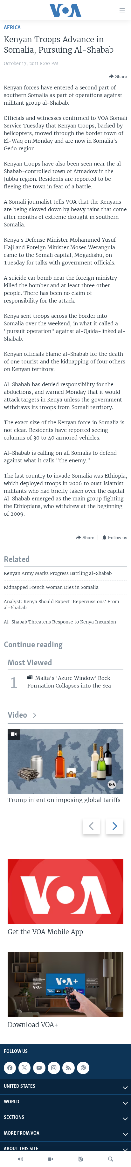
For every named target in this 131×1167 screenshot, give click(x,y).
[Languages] (80, 1159)
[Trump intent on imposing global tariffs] (65, 761)
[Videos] (50, 1159)
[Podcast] (83, 1068)
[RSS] (68, 1068)
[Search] (110, 1159)
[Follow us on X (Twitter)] (24, 1068)
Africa (12, 27)
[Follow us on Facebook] (10, 1068)
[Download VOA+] (65, 984)
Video (17, 715)
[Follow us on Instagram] (54, 1068)
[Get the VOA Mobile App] (65, 891)
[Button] (118, 76)
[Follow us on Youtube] (39, 1068)
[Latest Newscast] (20, 1159)
